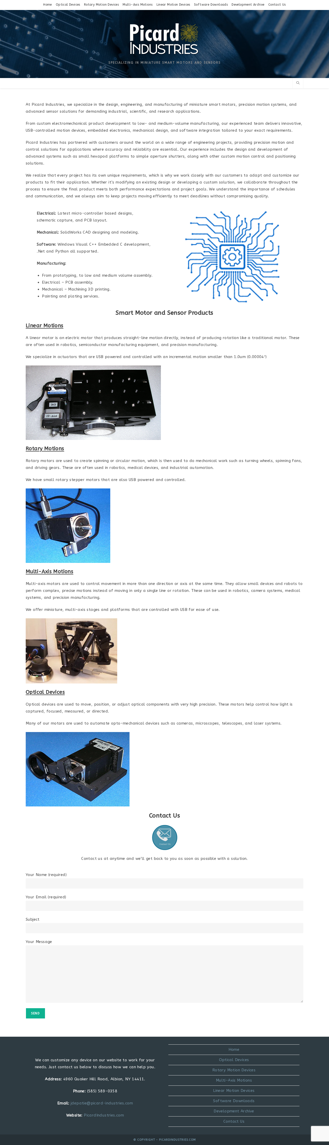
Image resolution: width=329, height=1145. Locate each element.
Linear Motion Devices (173, 4)
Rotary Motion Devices (101, 4)
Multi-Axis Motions (137, 4)
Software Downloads (211, 4)
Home (47, 4)
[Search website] (297, 83)
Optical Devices (68, 4)
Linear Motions (44, 326)
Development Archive (248, 4)
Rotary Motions (45, 448)
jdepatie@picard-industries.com (102, 1103)
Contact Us (277, 4)
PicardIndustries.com (104, 1115)
